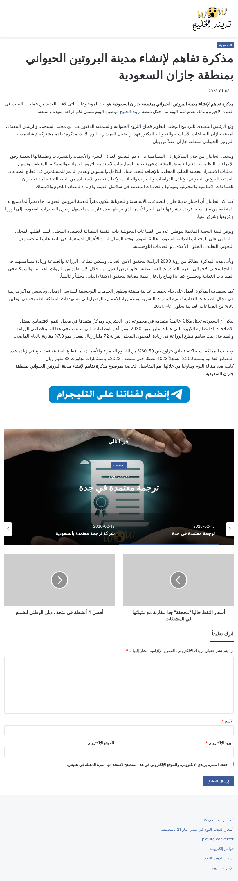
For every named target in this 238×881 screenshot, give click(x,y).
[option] (119, 487)
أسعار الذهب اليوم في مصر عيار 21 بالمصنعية (197, 829)
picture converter (218, 839)
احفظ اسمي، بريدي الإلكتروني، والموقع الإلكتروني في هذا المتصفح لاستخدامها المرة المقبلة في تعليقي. (148, 764)
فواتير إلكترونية (222, 848)
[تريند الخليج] (212, 18)
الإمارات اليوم (223, 867)
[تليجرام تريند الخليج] (119, 394)
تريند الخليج (130, 111)
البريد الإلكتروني (219, 742)
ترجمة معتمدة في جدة (119, 487)
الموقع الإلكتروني (100, 742)
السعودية (225, 45)
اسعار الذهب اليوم (219, 858)
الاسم (228, 721)
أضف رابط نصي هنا (218, 819)
